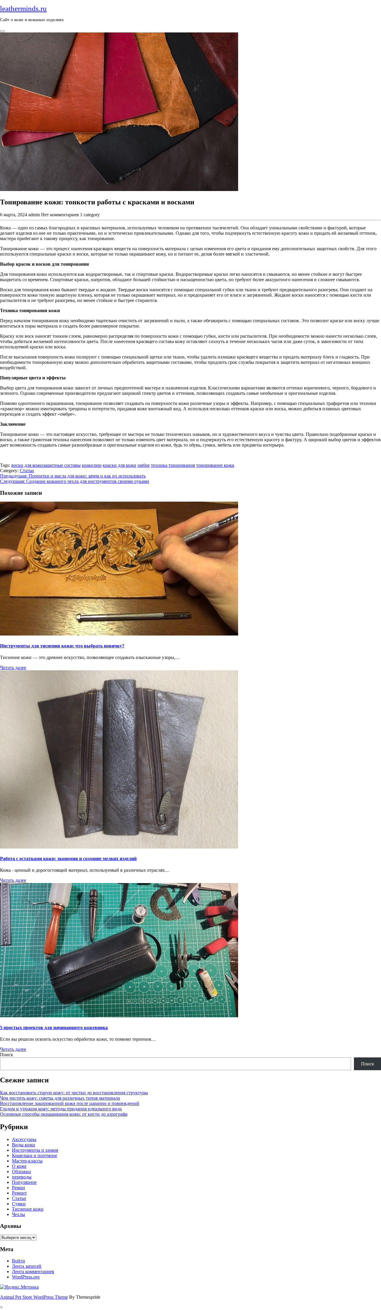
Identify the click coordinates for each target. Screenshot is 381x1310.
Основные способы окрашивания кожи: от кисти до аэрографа (63, 1114)
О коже (19, 1166)
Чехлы (18, 1214)
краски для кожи (119, 465)
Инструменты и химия (35, 1150)
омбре (144, 465)
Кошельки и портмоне (34, 1155)
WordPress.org (26, 1276)
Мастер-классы (27, 1160)
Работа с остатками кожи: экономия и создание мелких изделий (68, 858)
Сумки (19, 1203)
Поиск (6, 1054)
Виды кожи (23, 1144)
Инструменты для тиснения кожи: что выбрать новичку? (62, 645)
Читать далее (13, 667)
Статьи (27, 470)
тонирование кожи (215, 465)
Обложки (21, 1171)
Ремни (18, 1187)
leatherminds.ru (23, 8)
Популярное (24, 1182)
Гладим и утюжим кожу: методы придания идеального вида (61, 1108)
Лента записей (26, 1266)
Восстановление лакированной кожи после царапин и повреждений (69, 1103)
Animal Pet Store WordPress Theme (34, 1297)
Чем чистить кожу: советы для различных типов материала (60, 1098)
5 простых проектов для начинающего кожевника (54, 1027)
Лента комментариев (33, 1271)
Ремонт (19, 1192)
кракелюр (92, 465)
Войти (18, 1260)
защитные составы (62, 465)
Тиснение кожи (27, 1209)
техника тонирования (173, 465)
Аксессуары (24, 1139)
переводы (22, 1176)
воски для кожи (27, 465)
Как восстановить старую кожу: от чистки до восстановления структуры (74, 1092)
